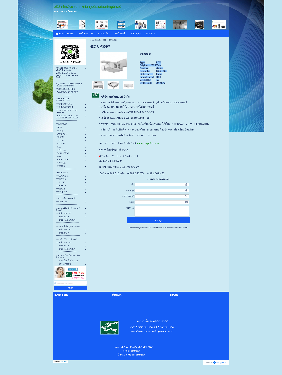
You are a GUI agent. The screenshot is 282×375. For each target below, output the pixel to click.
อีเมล (131, 202)
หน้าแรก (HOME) (95, 40)
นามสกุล (130, 190)
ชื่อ (132, 184)
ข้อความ (130, 208)
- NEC (104, 40)
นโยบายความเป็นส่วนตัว (173, 228)
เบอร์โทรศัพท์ (128, 196)
